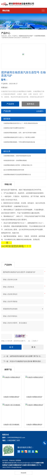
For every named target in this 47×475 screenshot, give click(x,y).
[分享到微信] (36, 451)
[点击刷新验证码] (20, 336)
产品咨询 (10, 104)
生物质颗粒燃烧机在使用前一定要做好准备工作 (18, 165)
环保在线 (12, 460)
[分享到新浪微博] (26, 451)
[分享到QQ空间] (22, 451)
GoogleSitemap (16, 467)
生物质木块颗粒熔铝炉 (11, 397)
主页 (9, 36)
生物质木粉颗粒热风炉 (34, 397)
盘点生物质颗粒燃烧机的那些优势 (14, 170)
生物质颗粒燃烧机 (39, 36)
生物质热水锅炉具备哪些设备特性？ (14, 128)
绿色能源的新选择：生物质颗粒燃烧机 (15, 160)
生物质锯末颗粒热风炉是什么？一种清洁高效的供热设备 (21, 123)
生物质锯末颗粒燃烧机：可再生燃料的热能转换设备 (19, 142)
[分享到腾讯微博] (29, 451)
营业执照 (23, 473)
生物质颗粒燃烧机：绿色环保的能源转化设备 (17, 156)
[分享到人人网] (33, 451)
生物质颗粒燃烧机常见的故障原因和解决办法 (17, 174)
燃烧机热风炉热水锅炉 (26, 36)
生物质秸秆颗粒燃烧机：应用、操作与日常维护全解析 (20, 132)
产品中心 (15, 36)
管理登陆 (18, 460)
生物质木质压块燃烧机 (11, 424)
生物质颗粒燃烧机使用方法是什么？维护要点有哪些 (19, 137)
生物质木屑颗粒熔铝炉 (34, 424)
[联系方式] (44, 443)
